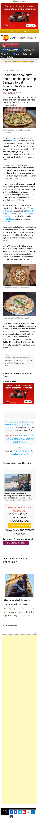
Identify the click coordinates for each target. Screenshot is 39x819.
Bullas (23, 216)
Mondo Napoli (9, 219)
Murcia (13, 141)
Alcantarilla (8, 221)
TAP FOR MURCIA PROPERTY (19, 61)
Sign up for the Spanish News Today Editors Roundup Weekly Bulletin (19, 425)
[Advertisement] (19, 719)
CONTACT (13, 31)
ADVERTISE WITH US (23, 31)
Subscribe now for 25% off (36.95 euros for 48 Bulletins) (20, 439)
